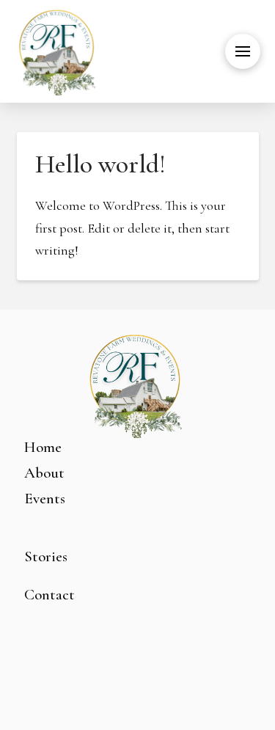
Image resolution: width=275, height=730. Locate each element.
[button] (242, 51)
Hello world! (100, 164)
